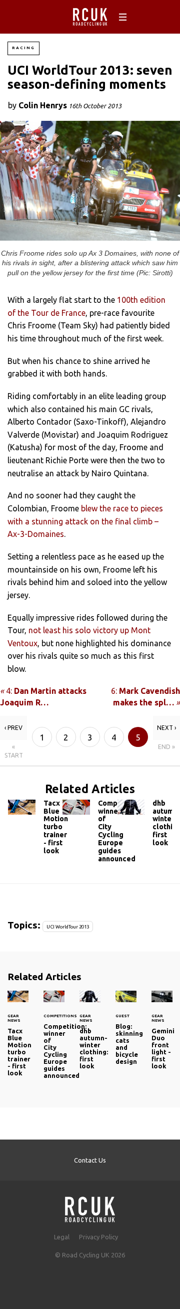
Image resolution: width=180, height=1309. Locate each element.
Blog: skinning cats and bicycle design (126, 1033)
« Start (13, 751)
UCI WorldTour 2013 (67, 926)
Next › (166, 727)
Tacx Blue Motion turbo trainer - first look (35, 829)
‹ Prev (13, 727)
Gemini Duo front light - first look (162, 1036)
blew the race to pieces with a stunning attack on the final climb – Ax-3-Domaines (85, 521)
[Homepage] (90, 1206)
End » (166, 746)
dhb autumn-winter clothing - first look (145, 825)
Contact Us (90, 1160)
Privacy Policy (98, 1236)
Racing (23, 48)
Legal (62, 1236)
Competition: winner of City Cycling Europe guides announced (89, 833)
